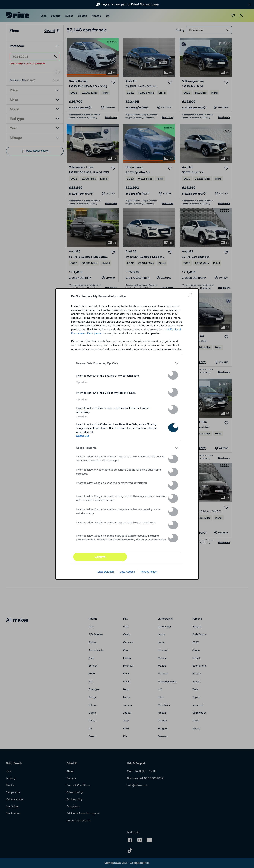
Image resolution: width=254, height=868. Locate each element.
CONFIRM (100, 557)
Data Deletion (105, 571)
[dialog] (127, 434)
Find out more (149, 4)
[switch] (173, 375)
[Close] (191, 296)
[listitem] (127, 363)
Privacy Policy (149, 571)
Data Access (127, 571)
